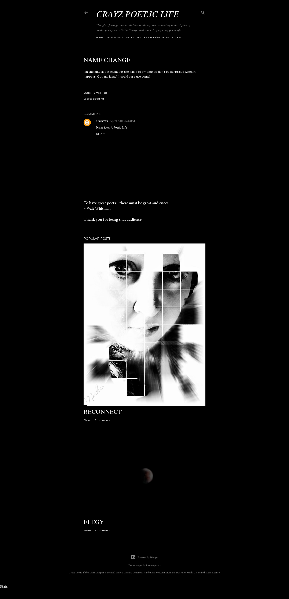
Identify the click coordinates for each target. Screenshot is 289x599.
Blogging (98, 98)
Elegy (94, 521)
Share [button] (87, 92)
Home (99, 37)
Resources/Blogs (153, 37)
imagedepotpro (153, 565)
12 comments (102, 420)
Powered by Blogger (148, 557)
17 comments (102, 530)
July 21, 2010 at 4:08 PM (122, 121)
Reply (100, 133)
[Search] (202, 12)
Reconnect (103, 411)
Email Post (100, 92)
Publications (133, 37)
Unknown (102, 121)
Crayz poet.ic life (137, 13)
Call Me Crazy (114, 37)
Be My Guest (173, 37)
